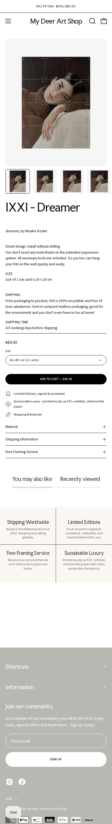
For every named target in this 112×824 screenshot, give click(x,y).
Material (11, 426)
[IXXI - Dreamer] (17, 181)
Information (19, 686)
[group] (56, 6)
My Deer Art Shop (56, 21)
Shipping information (21, 439)
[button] (92, 21)
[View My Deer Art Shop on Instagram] (9, 782)
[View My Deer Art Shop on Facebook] (22, 782)
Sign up (56, 759)
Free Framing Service (21, 451)
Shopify (62, 809)
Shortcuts (17, 666)
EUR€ (9, 799)
